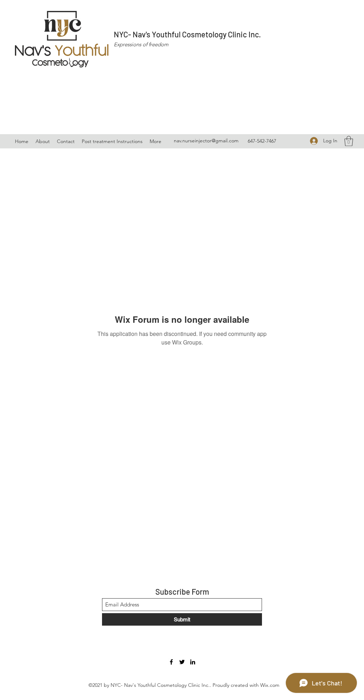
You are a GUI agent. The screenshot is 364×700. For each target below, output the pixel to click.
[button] (348, 141)
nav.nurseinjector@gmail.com (206, 140)
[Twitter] (182, 661)
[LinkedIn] (192, 661)
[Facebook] (171, 661)
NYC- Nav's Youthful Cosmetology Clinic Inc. (187, 34)
